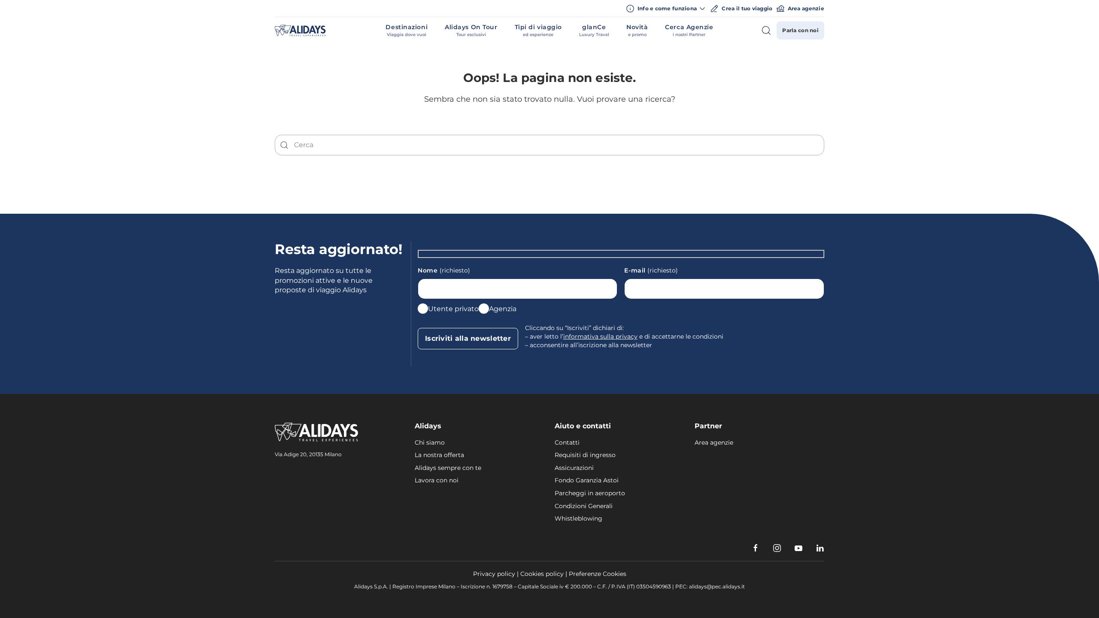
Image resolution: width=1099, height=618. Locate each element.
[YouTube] (798, 548)
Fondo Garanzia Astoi (587, 480)
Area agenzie (806, 8)
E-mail (651, 270)
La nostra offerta (439, 455)
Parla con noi (800, 30)
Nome (444, 270)
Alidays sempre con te (448, 468)
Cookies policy (542, 574)
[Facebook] (755, 548)
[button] (407, 30)
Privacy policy (494, 574)
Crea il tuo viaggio (747, 8)
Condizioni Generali (584, 506)
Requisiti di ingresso (585, 455)
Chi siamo (430, 442)
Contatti (567, 442)
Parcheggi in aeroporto (590, 493)
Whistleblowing (578, 518)
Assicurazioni (574, 468)
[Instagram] (777, 548)
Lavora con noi (436, 480)
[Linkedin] (820, 548)
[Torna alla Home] (300, 30)
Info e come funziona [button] (667, 8)
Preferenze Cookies (597, 574)
